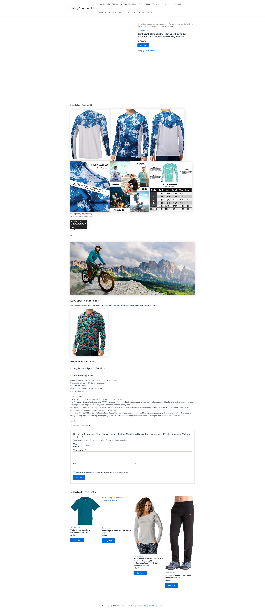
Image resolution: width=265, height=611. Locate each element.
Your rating (76, 445)
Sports (130, 12)
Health (101, 12)
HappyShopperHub (82, 8)
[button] (160, 4)
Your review (79, 450)
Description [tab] (75, 105)
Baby (166, 4)
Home (111, 12)
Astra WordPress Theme (153, 606)
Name (75, 464)
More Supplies (144, 12)
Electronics (178, 4)
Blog (148, 4)
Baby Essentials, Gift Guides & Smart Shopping (117, 4)
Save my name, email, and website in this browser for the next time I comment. (102, 472)
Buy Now (143, 45)
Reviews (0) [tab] (87, 105)
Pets (121, 12)
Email (136, 464)
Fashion (156, 4)
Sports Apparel (154, 24)
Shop (141, 4)
